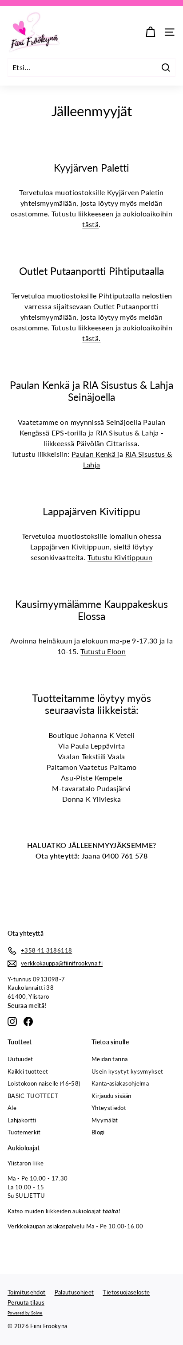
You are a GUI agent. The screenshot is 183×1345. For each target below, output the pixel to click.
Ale (12, 1107)
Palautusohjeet (74, 1292)
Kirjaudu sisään (111, 1095)
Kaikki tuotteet (28, 1071)
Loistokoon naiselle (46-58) (44, 1083)
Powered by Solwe (25, 1312)
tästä (90, 224)
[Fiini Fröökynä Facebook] (28, 1021)
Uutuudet (20, 1059)
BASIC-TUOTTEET (33, 1095)
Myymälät (105, 1120)
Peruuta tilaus (26, 1302)
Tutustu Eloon (103, 651)
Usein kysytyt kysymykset (127, 1071)
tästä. (91, 338)
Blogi (98, 1132)
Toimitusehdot (27, 1292)
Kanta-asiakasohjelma (120, 1083)
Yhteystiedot (109, 1107)
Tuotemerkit (24, 1132)
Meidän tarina (110, 1059)
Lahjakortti (22, 1120)
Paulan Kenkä (95, 454)
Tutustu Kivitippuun (120, 557)
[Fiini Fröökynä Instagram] (12, 1021)
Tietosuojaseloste (126, 1292)
